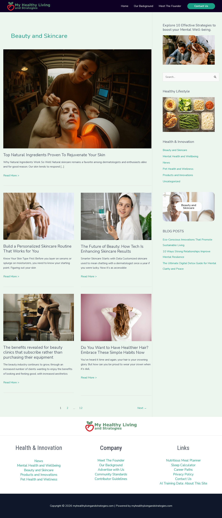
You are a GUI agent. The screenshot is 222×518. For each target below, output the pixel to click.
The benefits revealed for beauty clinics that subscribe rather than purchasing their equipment (32, 352)
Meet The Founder (110, 460)
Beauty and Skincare (175, 150)
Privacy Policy (183, 474)
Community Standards (111, 474)
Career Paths (183, 469)
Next (142, 408)
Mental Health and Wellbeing (180, 156)
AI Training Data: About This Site (183, 483)
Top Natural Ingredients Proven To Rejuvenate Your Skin (54, 155)
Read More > (11, 175)
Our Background (111, 465)
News (166, 163)
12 (80, 408)
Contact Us (183, 479)
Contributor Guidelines (111, 479)
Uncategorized (171, 181)
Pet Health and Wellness (178, 169)
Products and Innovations (178, 175)
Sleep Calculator (183, 465)
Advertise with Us (111, 469)
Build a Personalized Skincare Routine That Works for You (37, 249)
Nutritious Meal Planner (183, 460)
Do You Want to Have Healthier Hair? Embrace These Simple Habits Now (114, 350)
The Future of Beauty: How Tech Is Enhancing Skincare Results (112, 249)
